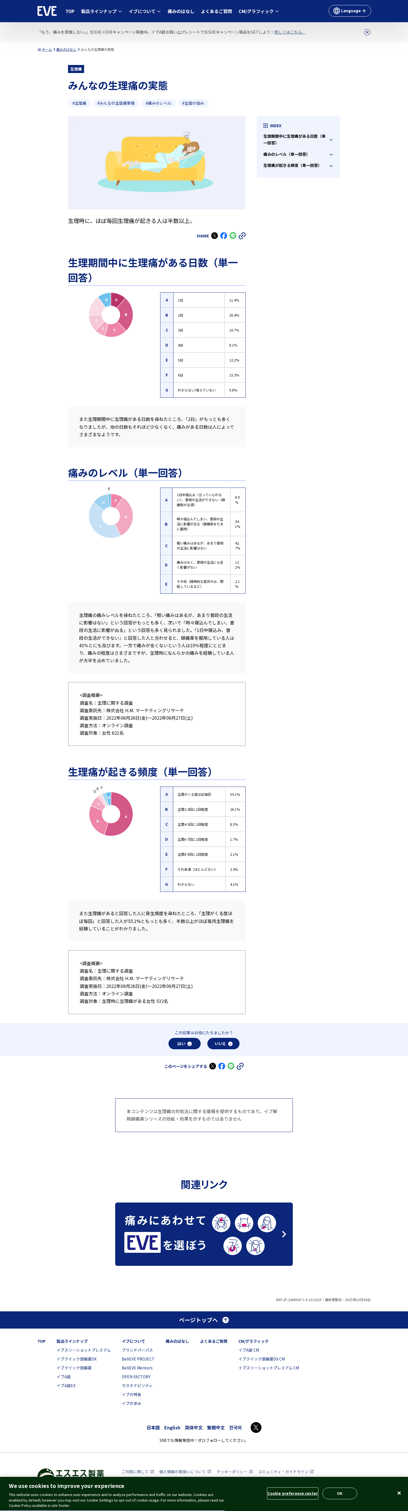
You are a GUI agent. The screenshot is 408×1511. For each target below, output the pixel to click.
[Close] (399, 1493)
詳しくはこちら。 (289, 32)
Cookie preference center (293, 1493)
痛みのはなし (66, 49)
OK (339, 1493)
